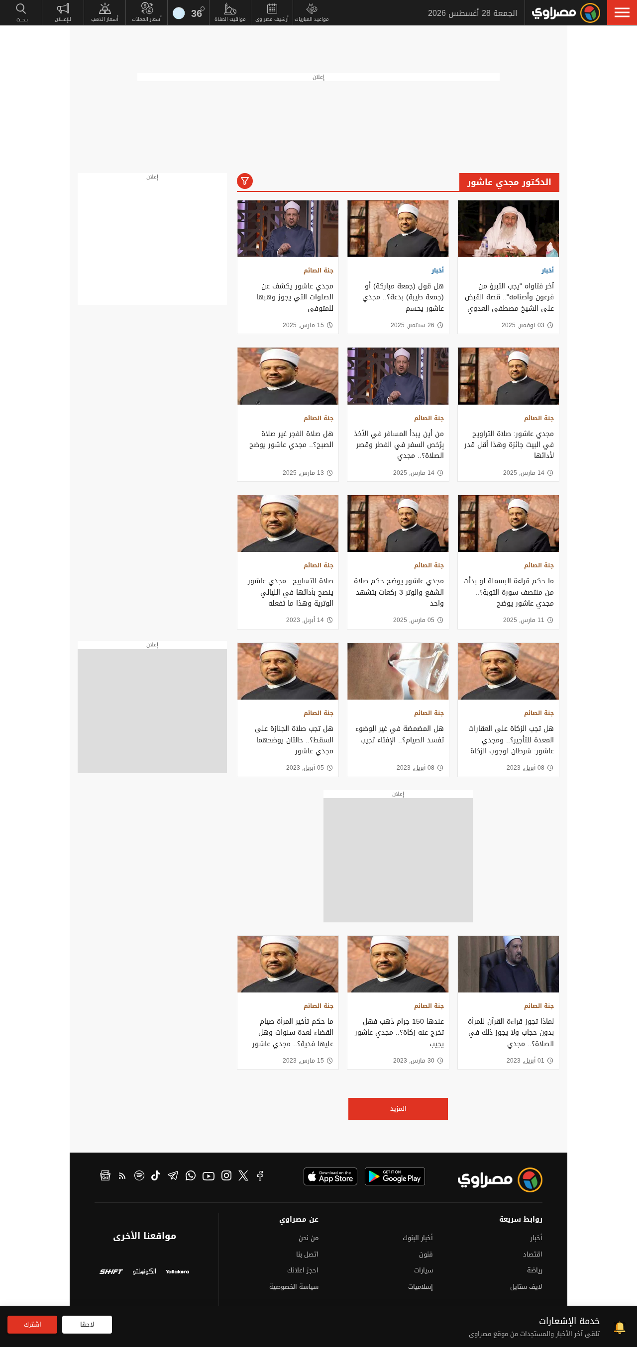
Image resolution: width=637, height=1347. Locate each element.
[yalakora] (177, 1272)
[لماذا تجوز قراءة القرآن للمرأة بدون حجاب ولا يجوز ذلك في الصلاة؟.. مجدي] (508, 964)
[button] (622, 12)
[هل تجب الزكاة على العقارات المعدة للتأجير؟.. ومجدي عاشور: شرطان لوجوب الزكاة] (508, 671)
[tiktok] (155, 1176)
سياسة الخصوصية (293, 1286)
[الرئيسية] (566, 13)
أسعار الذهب (104, 19)
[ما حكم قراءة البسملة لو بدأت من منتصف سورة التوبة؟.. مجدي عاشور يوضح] (508, 523)
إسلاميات (420, 1286)
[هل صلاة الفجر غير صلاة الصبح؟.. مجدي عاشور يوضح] (287, 376)
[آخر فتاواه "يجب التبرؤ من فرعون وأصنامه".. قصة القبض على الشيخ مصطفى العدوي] (508, 228)
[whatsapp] (191, 1176)
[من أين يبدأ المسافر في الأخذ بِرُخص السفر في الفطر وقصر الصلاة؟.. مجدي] (397, 376)
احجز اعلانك (302, 1270)
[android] (395, 1176)
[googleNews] (105, 1176)
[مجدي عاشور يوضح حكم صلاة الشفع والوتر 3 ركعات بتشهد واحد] (397, 523)
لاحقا (87, 1324)
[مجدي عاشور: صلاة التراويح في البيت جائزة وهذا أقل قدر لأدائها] (508, 376)
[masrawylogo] (491, 1179)
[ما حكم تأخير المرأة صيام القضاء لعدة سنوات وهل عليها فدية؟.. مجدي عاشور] (287, 964)
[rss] (122, 1176)
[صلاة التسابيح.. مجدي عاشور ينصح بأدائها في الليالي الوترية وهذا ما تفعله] (287, 523)
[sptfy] (139, 1176)
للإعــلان (63, 19)
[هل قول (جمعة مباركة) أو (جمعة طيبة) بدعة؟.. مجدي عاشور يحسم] (397, 228)
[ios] (330, 1176)
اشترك (32, 1324)
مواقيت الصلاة (230, 19)
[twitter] (243, 1176)
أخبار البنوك (418, 1238)
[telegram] (173, 1176)
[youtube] (208, 1176)
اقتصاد (532, 1254)
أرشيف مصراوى (272, 19)
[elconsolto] (144, 1272)
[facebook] (260, 1176)
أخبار (547, 270)
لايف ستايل (526, 1286)
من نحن (308, 1238)
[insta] (226, 1176)
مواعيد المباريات (312, 19)
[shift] (111, 1272)
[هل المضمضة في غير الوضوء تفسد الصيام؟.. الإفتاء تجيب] (397, 671)
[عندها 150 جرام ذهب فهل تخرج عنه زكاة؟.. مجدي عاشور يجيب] (397, 964)
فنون (426, 1254)
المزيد (398, 1108)
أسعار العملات (147, 19)
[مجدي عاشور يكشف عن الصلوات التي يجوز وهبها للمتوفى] (287, 228)
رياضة (534, 1270)
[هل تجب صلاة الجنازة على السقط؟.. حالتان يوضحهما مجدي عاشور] (287, 671)
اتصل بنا (307, 1254)
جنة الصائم (318, 270)
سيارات (423, 1270)
